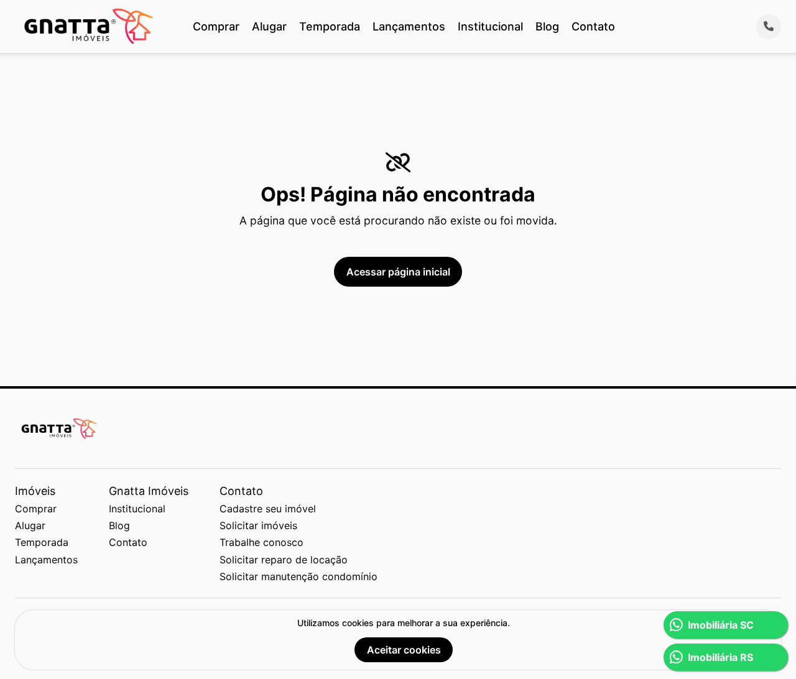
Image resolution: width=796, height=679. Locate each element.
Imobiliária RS (720, 657)
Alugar (269, 26)
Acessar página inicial (398, 272)
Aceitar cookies (404, 650)
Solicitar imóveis (258, 525)
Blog (547, 26)
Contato (593, 26)
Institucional (490, 26)
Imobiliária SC (721, 625)
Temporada (329, 26)
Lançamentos (409, 26)
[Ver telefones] (768, 26)
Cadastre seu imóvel (268, 508)
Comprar (216, 26)
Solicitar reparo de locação (284, 559)
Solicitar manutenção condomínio (298, 576)
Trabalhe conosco (261, 542)
